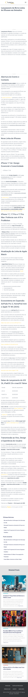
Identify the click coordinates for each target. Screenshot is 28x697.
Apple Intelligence (18, 408)
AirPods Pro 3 (4, 474)
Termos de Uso (7, 689)
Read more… (21, 605)
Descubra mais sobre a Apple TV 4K (9, 370)
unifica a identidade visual (12, 422)
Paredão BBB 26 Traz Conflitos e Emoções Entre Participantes (13, 631)
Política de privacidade (17, 685)
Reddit (21, 271)
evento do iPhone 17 (7, 97)
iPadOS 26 (4, 414)
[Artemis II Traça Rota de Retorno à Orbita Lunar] (14, 583)
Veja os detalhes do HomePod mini (9, 344)
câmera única (5, 197)
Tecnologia (5, 593)
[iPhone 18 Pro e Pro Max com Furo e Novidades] (14, 654)
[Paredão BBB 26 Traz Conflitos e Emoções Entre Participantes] (14, 618)
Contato (14, 689)
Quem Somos (21, 689)
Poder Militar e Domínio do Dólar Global (13, 559)
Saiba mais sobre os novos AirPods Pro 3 (11, 322)
